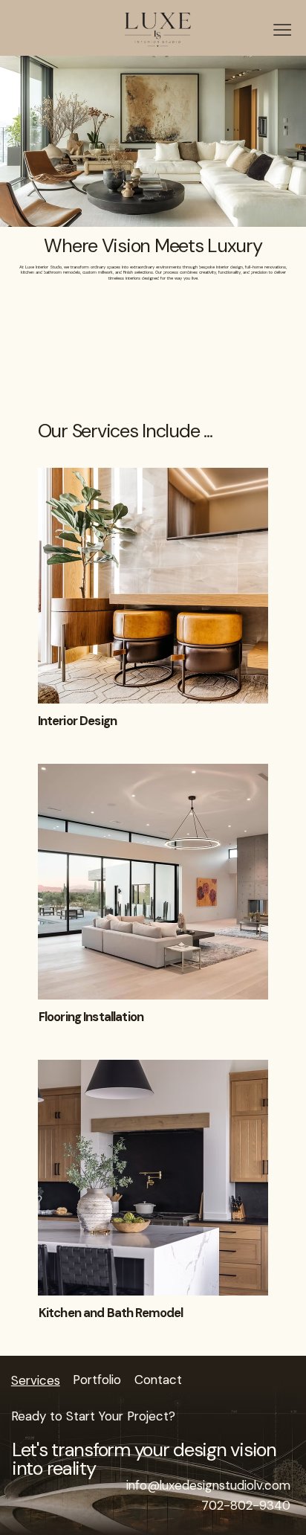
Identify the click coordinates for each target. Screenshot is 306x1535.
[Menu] (282, 29)
